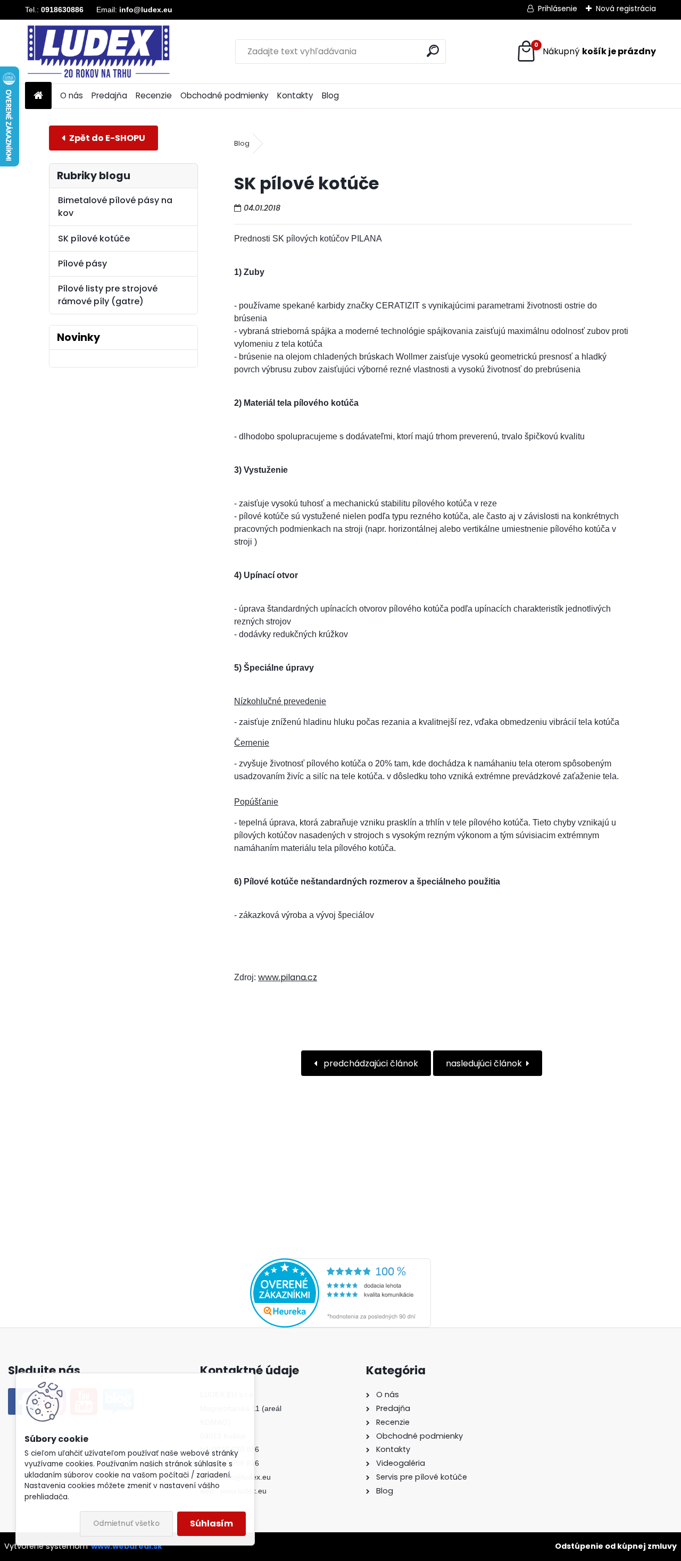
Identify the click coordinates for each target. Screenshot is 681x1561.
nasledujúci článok (484, 1063)
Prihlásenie (557, 8)
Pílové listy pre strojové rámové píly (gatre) (107, 294)
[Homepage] (38, 96)
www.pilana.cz (287, 977)
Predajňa (109, 95)
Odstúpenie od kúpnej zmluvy (616, 1546)
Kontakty (295, 95)
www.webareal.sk (126, 1546)
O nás (71, 95)
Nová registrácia (626, 8)
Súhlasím (211, 1523)
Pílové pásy (82, 263)
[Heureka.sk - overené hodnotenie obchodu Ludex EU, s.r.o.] (340, 1264)
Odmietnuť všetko (126, 1523)
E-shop (103, 138)
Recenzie (154, 95)
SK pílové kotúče (94, 238)
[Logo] (98, 51)
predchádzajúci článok (369, 1063)
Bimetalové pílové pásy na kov (115, 206)
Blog (330, 95)
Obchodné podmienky (224, 95)
